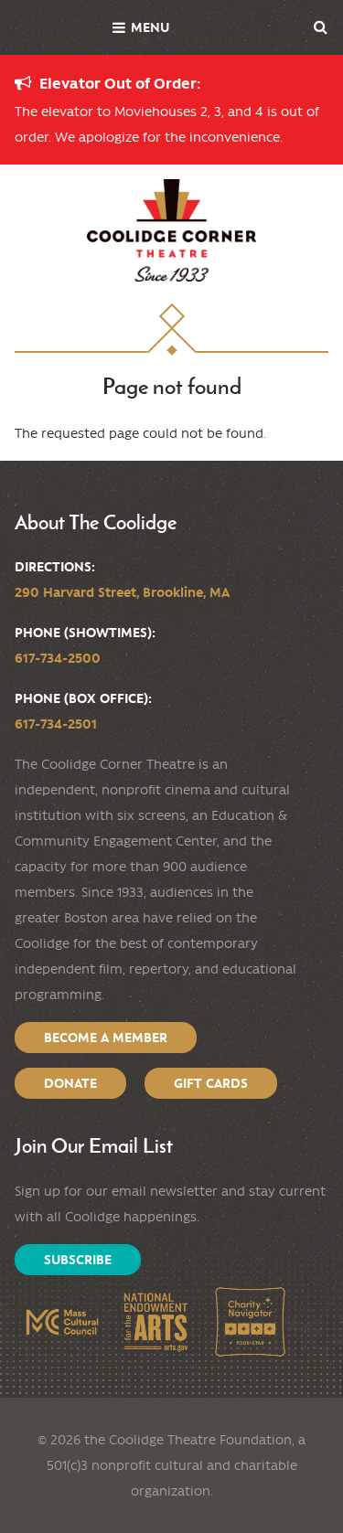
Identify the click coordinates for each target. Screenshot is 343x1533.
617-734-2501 (56, 724)
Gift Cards (211, 1083)
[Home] (171, 230)
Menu (150, 27)
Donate (70, 1083)
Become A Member (105, 1037)
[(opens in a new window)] (62, 1322)
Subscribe (78, 1259)
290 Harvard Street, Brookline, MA (122, 592)
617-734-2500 (58, 658)
